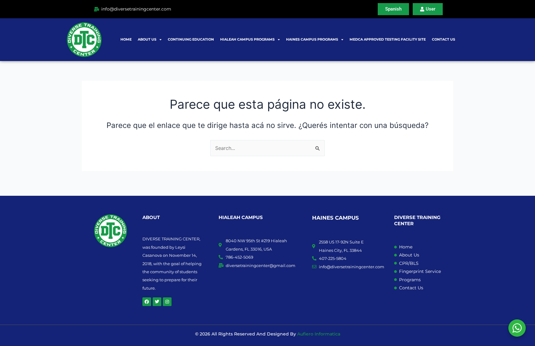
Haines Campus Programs (312, 39)
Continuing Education (191, 39)
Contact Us (443, 39)
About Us (147, 39)
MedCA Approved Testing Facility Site (388, 39)
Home (126, 39)
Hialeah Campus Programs (247, 39)
